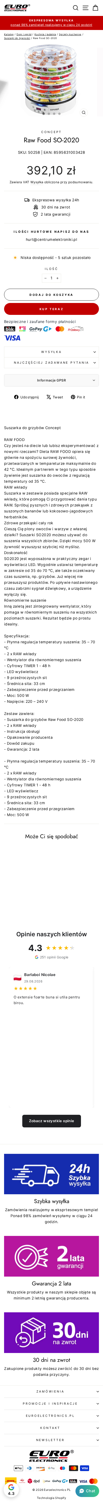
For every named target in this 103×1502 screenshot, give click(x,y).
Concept (51, 132)
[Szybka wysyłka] (51, 1174)
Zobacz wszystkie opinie (51, 1121)
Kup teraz (51, 309)
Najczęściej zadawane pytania (51, 362)
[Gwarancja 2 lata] (51, 1256)
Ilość (51, 269)
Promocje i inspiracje (50, 1403)
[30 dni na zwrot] (51, 1332)
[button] (87, 1491)
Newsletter (50, 1440)
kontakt (50, 1428)
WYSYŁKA (51, 352)
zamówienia (50, 1391)
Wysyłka (36, 182)
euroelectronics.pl (50, 1416)
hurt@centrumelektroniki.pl (51, 239)
